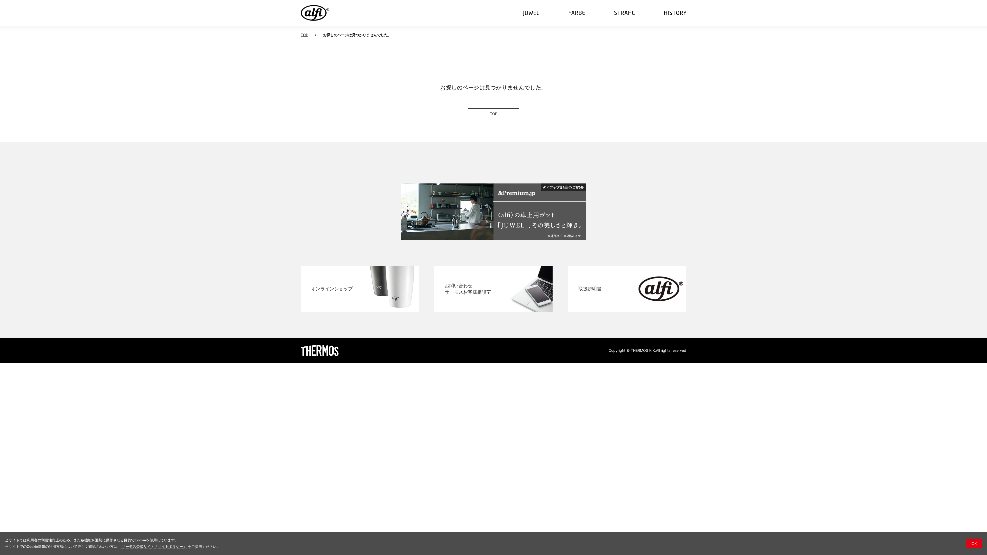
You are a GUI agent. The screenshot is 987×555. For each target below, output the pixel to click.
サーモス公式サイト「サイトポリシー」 (154, 546)
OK (974, 544)
